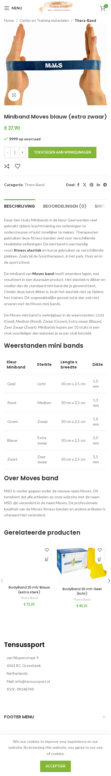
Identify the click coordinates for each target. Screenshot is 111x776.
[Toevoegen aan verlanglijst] (17, 166)
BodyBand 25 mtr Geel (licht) (82, 591)
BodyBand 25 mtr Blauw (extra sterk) (29, 589)
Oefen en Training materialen (44, 20)
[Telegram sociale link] (105, 185)
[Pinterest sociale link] (91, 185)
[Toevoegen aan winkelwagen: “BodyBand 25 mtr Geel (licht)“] (99, 559)
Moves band (43, 273)
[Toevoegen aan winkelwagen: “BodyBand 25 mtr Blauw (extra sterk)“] (46, 559)
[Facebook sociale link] (78, 185)
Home (9, 20)
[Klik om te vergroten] (14, 95)
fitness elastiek (27, 250)
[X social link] (84, 185)
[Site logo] (55, 7)
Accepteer (55, 766)
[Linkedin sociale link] (98, 185)
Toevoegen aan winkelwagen (62, 152)
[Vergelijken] (6, 166)
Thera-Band (85, 20)
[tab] (19, 205)
